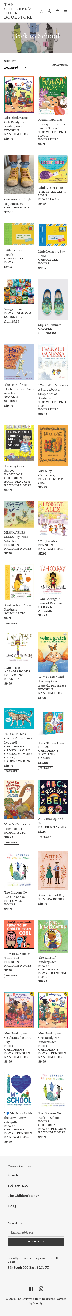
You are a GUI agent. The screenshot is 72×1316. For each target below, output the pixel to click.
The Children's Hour (23, 1195)
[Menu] (65, 11)
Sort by (10, 61)
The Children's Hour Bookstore (18, 11)
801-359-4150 (18, 1185)
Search (13, 1175)
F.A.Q (12, 1206)
